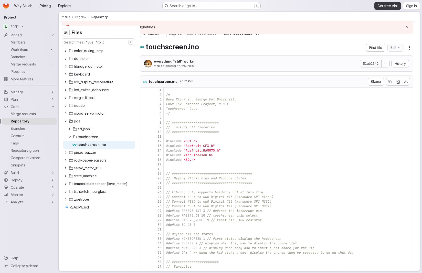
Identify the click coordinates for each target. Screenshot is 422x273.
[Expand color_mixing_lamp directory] (66, 51)
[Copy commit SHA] (386, 63)
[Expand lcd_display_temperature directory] (66, 82)
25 (159, 201)
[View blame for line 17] (144, 164)
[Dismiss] (407, 27)
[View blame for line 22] (144, 187)
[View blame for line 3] (144, 99)
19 (159, 174)
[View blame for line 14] (144, 150)
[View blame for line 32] (144, 234)
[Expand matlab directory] (66, 106)
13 (159, 146)
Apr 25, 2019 (185, 66)
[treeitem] (99, 51)
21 (159, 183)
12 (159, 141)
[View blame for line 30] (144, 224)
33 (159, 239)
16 (159, 160)
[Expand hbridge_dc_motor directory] (66, 66)
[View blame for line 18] (144, 169)
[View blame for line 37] (144, 257)
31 (159, 229)
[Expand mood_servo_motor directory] (66, 113)
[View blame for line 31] (144, 229)
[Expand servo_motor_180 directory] (66, 168)
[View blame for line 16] (144, 159)
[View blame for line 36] (144, 252)
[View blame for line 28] (144, 215)
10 (159, 132)
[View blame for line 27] (144, 210)
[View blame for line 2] (144, 94)
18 (159, 169)
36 (159, 253)
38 (159, 262)
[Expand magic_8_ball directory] (66, 98)
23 (159, 192)
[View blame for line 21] (144, 183)
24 (159, 197)
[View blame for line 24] (144, 197)
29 (159, 220)
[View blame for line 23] (144, 192)
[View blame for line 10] (144, 132)
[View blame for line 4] (144, 104)
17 (159, 164)
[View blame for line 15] (144, 155)
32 (159, 234)
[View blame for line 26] (144, 206)
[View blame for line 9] (144, 127)
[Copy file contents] (390, 82)
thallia (158, 66)
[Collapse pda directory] (66, 121)
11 (159, 136)
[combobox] (98, 42)
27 (159, 211)
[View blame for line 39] (144, 266)
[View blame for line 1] (144, 90)
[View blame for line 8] (144, 122)
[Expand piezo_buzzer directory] (66, 152)
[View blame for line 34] (144, 243)
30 (159, 225)
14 (159, 150)
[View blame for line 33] (144, 238)
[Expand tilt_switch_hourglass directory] (66, 192)
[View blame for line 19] (144, 173)
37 (159, 257)
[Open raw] (398, 82)
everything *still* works (174, 61)
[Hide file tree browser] (66, 32)
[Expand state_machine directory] (66, 176)
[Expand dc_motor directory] (66, 59)
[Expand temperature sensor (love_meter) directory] (66, 184)
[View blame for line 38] (144, 262)
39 (159, 266)
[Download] (406, 82)
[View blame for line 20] (144, 178)
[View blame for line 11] (144, 136)
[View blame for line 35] (144, 248)
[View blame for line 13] (144, 145)
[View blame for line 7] (144, 118)
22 (159, 188)
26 (159, 206)
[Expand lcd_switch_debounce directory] (66, 90)
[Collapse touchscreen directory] (70, 137)
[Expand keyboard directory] (66, 74)
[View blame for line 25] (144, 201)
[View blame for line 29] (144, 220)
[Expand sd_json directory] (70, 129)
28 (159, 215)
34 (159, 243)
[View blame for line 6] (144, 113)
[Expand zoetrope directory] (66, 199)
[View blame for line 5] (144, 108)
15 (159, 155)
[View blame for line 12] (144, 141)
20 (159, 178)
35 (159, 248)
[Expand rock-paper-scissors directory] (66, 160)
